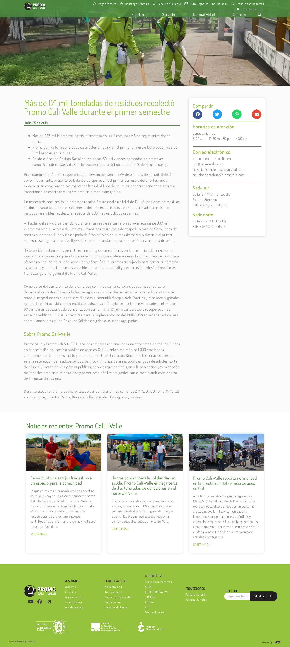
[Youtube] (30, 601)
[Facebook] (39, 601)
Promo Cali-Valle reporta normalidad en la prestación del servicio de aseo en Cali (225, 483)
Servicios (169, 14)
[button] (259, 14)
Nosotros (138, 14)
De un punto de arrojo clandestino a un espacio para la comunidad (61, 480)
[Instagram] (48, 601)
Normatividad (204, 14)
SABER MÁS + (39, 534)
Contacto (239, 14)
